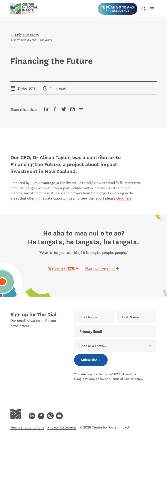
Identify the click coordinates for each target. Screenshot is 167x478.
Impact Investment (23, 39)
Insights (46, 39)
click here (123, 198)
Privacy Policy (94, 378)
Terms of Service (122, 378)
